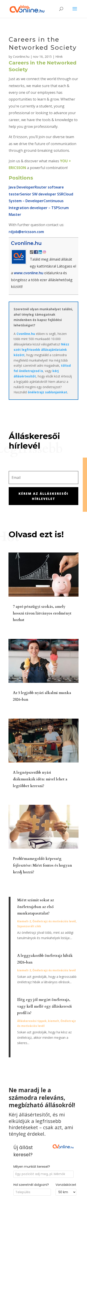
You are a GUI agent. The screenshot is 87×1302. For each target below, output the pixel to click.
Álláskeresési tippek (32, 1021)
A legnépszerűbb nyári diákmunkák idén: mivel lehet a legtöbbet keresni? (40, 779)
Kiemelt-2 (24, 921)
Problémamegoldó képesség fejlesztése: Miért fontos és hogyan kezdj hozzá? (42, 865)
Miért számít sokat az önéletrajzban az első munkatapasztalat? (35, 907)
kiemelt (53, 1021)
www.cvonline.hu (28, 272)
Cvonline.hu (21, 56)
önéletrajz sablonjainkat (47, 392)
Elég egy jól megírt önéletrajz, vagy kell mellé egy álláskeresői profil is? (44, 1006)
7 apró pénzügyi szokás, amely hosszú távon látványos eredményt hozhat (42, 613)
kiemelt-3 (24, 970)
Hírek (59, 56)
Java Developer (22, 187)
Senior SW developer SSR (41, 194)
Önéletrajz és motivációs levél (54, 921)
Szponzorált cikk (29, 926)
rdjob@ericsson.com (26, 231)
